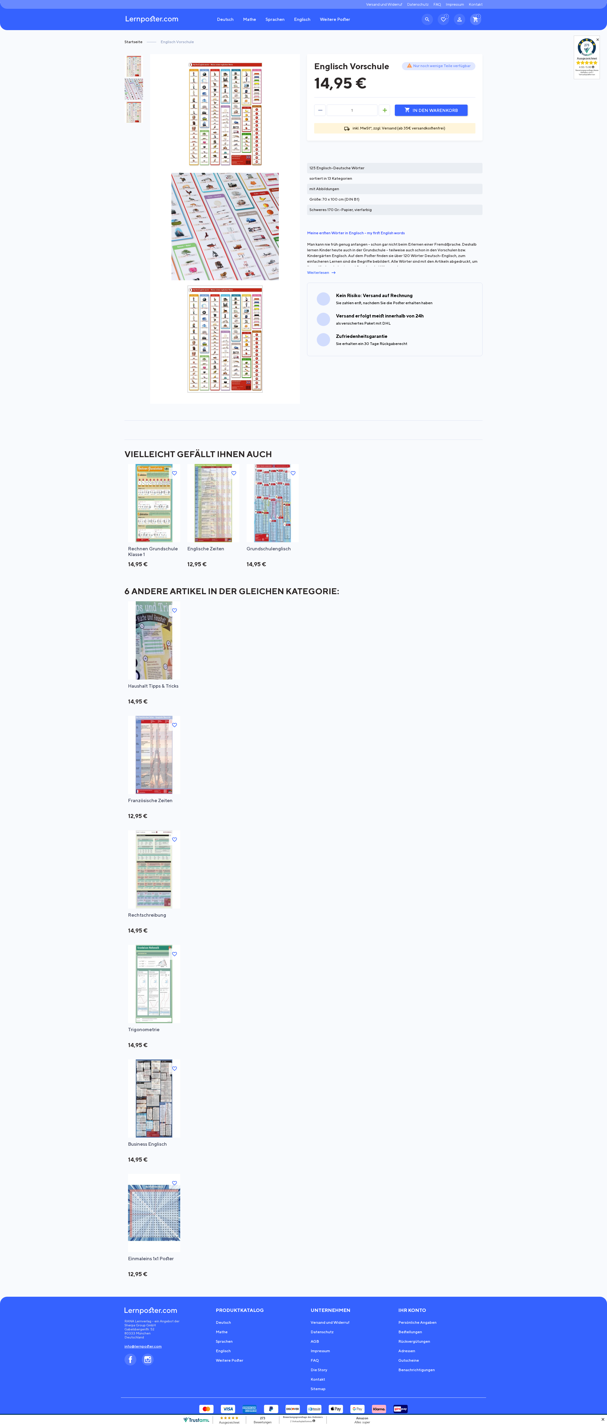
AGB (315, 1341)
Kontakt (476, 4)
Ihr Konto (412, 1310)
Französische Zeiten (150, 800)
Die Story (319, 1370)
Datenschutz (418, 4)
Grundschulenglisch (269, 548)
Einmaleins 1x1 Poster (151, 1258)
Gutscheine (408, 1360)
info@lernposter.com (143, 1346)
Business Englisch (147, 1144)
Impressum (455, 4)
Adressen (406, 1351)
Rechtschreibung (147, 915)
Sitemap (318, 1389)
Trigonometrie (144, 1029)
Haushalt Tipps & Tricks (153, 686)
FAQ (437, 4)
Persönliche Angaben (417, 1322)
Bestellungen (410, 1332)
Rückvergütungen (414, 1341)
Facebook (130, 1359)
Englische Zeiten (205, 548)
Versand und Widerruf (384, 4)
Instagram (147, 1359)
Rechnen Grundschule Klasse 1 (153, 551)
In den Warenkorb (431, 110)
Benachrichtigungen (416, 1370)
